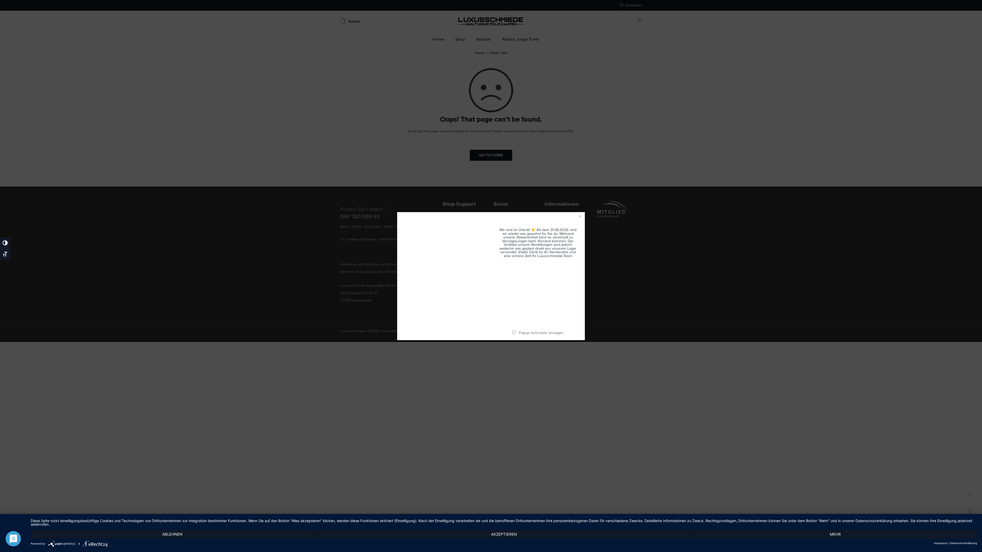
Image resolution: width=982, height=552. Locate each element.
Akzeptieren (504, 534)
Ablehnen (172, 534)
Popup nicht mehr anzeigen (541, 333)
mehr (835, 534)
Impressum (940, 543)
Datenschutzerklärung (963, 543)
